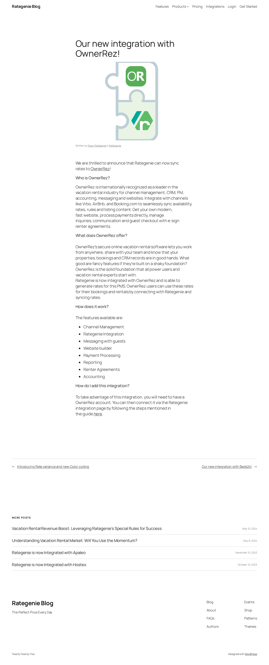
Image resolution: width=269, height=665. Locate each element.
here (98, 414)
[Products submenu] (188, 6)
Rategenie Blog (26, 6)
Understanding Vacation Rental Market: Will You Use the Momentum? (74, 540)
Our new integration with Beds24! (227, 466)
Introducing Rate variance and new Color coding (53, 466)
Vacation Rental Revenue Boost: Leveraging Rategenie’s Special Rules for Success (87, 528)
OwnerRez (100, 168)
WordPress (251, 654)
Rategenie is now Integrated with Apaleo (49, 552)
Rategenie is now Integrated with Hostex (49, 564)
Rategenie (115, 145)
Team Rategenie (97, 145)
